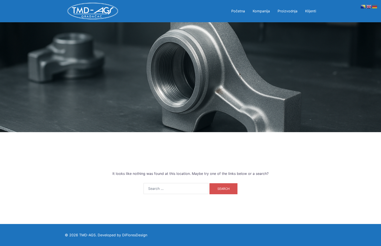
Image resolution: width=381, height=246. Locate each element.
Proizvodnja (287, 11)
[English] (369, 6)
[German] (375, 6)
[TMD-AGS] (93, 10)
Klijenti (310, 11)
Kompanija (261, 11)
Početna (238, 11)
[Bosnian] (363, 6)
